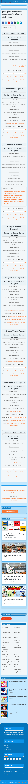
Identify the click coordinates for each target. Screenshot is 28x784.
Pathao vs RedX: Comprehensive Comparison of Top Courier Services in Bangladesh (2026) (13, 197)
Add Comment (11, 511)
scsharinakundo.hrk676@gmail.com (15, 123)
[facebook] (13, 2)
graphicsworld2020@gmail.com (15, 361)
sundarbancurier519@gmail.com (15, 462)
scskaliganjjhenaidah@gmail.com (16, 310)
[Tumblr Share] (15, 22)
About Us (6, 745)
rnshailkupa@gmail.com (15, 411)
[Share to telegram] (21, 22)
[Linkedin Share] (12, 22)
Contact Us (6, 747)
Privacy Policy (7, 749)
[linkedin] (14, 759)
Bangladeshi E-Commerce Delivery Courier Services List (14, 534)
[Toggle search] (23, 2)
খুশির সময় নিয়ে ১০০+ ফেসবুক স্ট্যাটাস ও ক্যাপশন (17, 704)
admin (11, 73)
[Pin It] (9, 22)
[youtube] (18, 2)
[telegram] (11, 759)
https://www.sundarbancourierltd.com (16, 77)
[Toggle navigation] (26, 2)
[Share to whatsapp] (18, 22)
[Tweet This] (6, 22)
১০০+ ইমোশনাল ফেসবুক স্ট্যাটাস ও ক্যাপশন (16, 712)
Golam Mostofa (22, 782)
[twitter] (17, 759)
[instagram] (15, 2)
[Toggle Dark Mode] (21, 2)
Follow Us (7, 618)
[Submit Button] (22, 774)
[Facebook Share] (3, 22)
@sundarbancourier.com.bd (19, 73)
